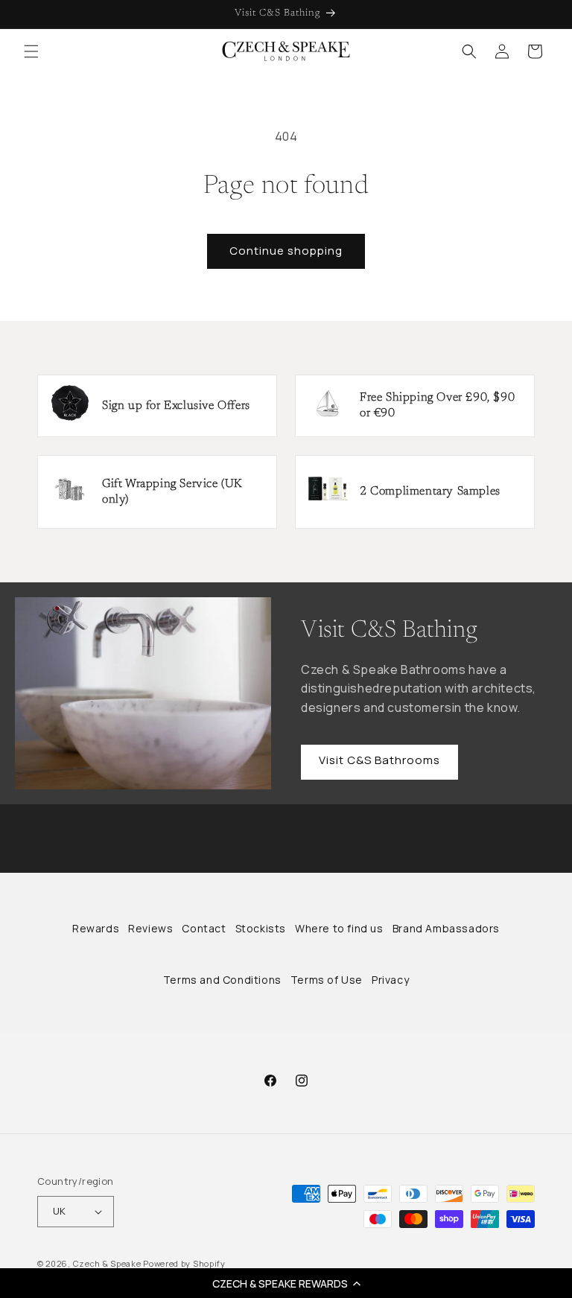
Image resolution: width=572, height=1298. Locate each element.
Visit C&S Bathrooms (379, 760)
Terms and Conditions (222, 980)
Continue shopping (286, 250)
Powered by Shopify (184, 1263)
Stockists (260, 928)
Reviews (150, 928)
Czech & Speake (107, 1263)
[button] (286, 1283)
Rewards (95, 928)
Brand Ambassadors (446, 928)
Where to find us (339, 928)
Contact (204, 928)
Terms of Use (326, 980)
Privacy (390, 980)
